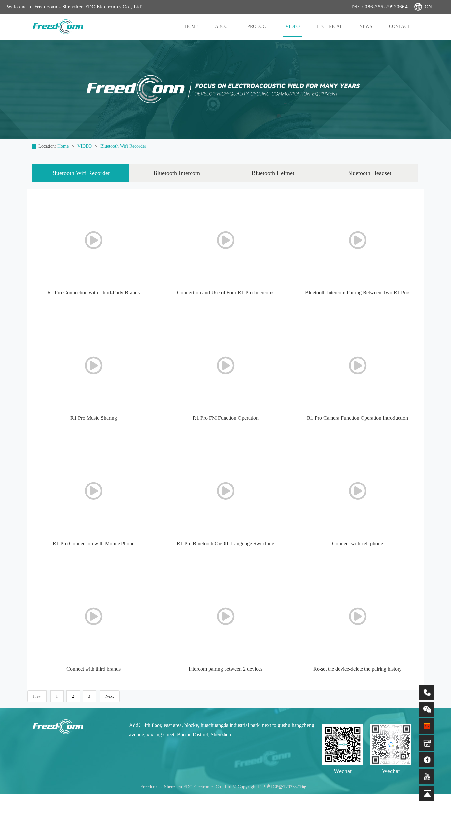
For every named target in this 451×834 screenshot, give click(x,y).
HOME (191, 26)
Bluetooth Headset (369, 173)
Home (63, 146)
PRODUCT (258, 26)
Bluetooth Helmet (273, 173)
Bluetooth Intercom (177, 173)
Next (109, 696)
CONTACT (399, 26)
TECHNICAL (329, 26)
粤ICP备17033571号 (286, 786)
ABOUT (223, 26)
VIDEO (292, 26)
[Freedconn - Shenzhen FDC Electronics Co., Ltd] (76, 725)
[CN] (412, 6)
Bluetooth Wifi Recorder (123, 146)
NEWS (365, 26)
